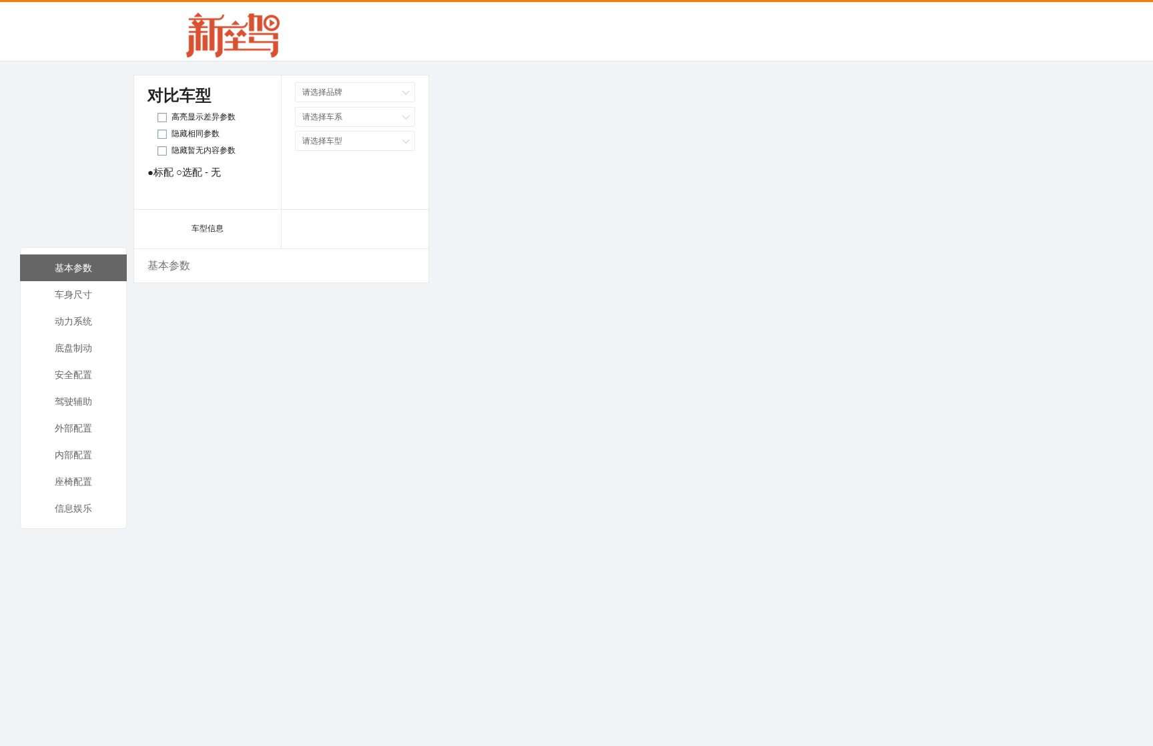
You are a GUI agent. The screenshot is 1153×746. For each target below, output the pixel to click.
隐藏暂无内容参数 (203, 150)
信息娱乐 (73, 508)
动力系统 (73, 321)
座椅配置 (73, 481)
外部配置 (73, 428)
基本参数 (73, 267)
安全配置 (73, 374)
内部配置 (73, 454)
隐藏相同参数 (195, 133)
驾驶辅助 (73, 401)
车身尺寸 (73, 294)
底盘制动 (73, 348)
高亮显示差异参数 (203, 117)
